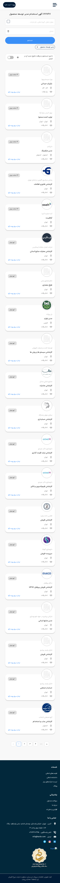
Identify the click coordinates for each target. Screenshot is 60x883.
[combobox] (30, 22)
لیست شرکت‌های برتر (50, 782)
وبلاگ (55, 786)
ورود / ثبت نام (10, 5)
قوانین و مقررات (51, 809)
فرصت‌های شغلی (51, 773)
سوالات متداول (52, 801)
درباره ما (54, 805)
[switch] (11, 57)
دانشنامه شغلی (52, 777)
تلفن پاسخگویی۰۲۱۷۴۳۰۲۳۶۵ (40, 832)
